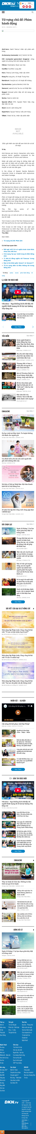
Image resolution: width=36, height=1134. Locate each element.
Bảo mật (24, 1126)
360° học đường (17, 1063)
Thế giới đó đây (12, 1032)
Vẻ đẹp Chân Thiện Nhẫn (8, 437)
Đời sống (19, 560)
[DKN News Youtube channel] (23, 6)
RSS (23, 1122)
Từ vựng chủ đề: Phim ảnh (13, 241)
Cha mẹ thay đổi (17, 1058)
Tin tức (26, 1077)
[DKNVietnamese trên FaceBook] (22, 3)
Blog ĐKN (2, 1085)
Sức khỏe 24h (13, 1083)
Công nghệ (27, 1070)
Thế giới (19, 379)
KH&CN (26, 1067)
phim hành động (25, 273)
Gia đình (2, 1072)
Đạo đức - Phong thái (27, 1025)
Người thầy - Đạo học (18, 1052)
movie (16, 273)
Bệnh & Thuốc (14, 1070)
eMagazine (18, 860)
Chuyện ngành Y (14, 1075)
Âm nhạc (2, 1047)
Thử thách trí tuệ (17, 1047)
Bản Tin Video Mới (20, 778)
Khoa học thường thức (29, 1075)
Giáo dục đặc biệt (17, 1050)
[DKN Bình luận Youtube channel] (27, 6)
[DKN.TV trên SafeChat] (20, 3)
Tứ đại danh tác (26, 1035)
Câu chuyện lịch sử (21, 401)
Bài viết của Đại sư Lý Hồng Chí (18, 608)
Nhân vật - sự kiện (6, 726)
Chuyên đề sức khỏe (15, 1072)
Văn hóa (4, 463)
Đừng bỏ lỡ (18, 929)
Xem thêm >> (30, 336)
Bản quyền (25, 1128)
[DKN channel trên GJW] (28, 3)
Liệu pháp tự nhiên (15, 1080)
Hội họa (2, 1050)
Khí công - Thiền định (15, 1077)
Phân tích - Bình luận (13, 1027)
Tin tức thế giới (12, 1025)
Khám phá (19, 391)
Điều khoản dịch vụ (25, 1124)
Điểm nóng (19, 350)
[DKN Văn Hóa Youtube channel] (30, 6)
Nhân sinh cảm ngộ (27, 1027)
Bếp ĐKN (2, 1075)
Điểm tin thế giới (21, 360)
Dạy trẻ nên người (17, 1060)
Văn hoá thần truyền (22, 548)
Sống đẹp (2, 1077)
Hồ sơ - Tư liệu (12, 1030)
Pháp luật (2, 1032)
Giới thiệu (24, 1120)
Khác (18, 910)
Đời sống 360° (4, 1070)
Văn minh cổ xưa (4, 1058)
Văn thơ (2, 1060)
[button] (33, 327)
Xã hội (1, 1030)
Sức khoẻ (2, 1090)
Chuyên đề (24, 1038)
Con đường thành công (19, 1055)
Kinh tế (2, 1025)
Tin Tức (4, 808)
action (11, 273)
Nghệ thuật (25, 1040)
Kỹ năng (2, 1083)
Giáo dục (15, 1045)
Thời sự (18, 370)
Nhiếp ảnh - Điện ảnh (5, 1055)
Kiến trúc (2, 1052)
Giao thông (3, 1035)
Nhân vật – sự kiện (18, 700)
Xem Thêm (18, 327)
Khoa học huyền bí (28, 1072)
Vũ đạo (2, 1063)
